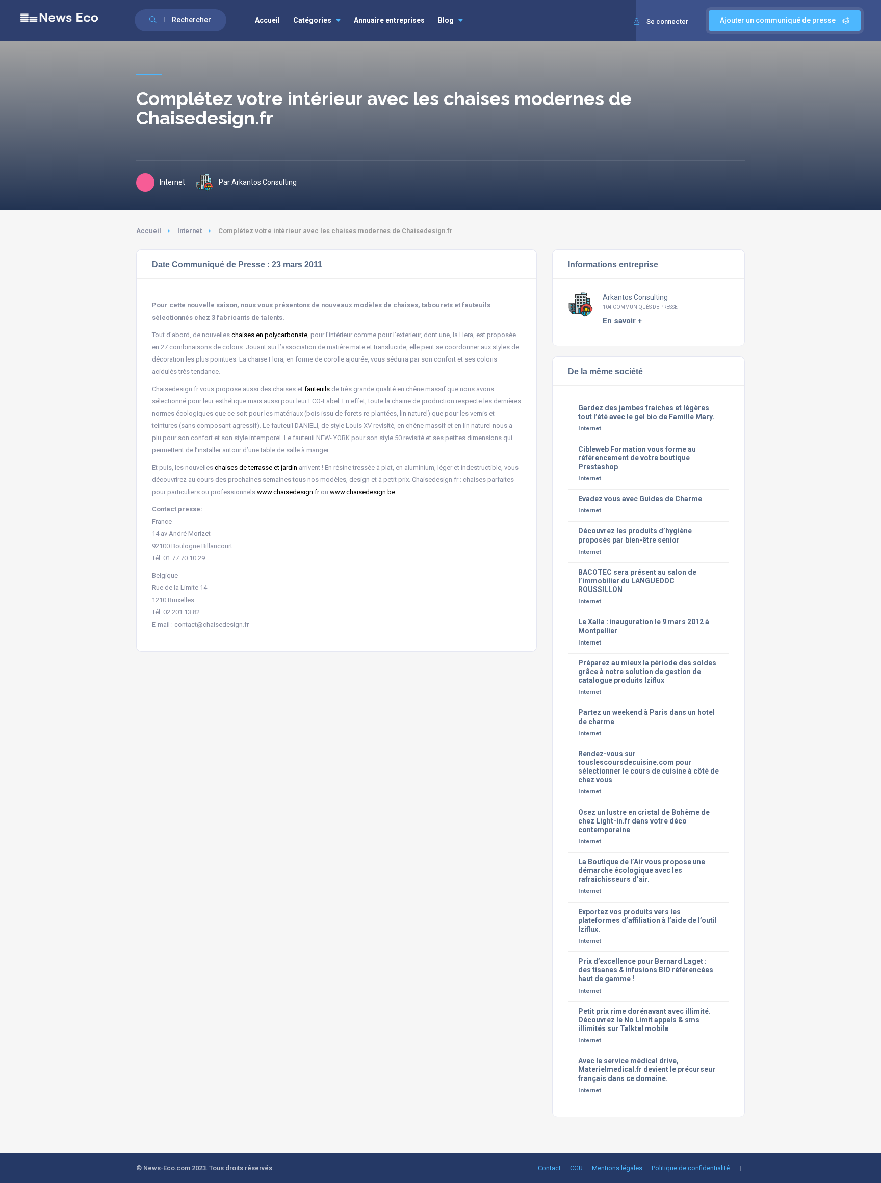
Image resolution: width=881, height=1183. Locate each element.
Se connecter (667, 21)
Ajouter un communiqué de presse (778, 20)
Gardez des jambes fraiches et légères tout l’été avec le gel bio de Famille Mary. (646, 412)
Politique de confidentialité (691, 1168)
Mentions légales (617, 1168)
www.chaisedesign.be (362, 492)
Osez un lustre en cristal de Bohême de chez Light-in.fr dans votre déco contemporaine (644, 821)
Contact (549, 1168)
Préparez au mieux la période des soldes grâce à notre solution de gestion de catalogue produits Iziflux (647, 671)
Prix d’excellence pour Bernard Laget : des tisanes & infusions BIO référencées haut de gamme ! (645, 970)
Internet (189, 231)
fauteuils (317, 389)
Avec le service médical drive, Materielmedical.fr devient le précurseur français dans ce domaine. (646, 1069)
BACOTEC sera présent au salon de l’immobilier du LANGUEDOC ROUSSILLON (637, 581)
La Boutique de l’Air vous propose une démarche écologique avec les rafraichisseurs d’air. (641, 870)
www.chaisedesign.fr (288, 492)
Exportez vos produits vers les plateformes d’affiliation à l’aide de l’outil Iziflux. (647, 920)
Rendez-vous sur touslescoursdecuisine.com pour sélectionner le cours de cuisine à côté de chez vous (648, 767)
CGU (576, 1168)
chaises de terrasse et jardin (256, 467)
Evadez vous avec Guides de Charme (640, 499)
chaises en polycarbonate (269, 335)
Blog (446, 20)
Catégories (312, 20)
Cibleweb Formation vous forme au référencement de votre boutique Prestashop (637, 458)
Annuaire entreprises (389, 20)
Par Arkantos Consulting (258, 182)
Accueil (267, 20)
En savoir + (622, 320)
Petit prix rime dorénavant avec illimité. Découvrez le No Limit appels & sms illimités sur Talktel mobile (644, 1020)
